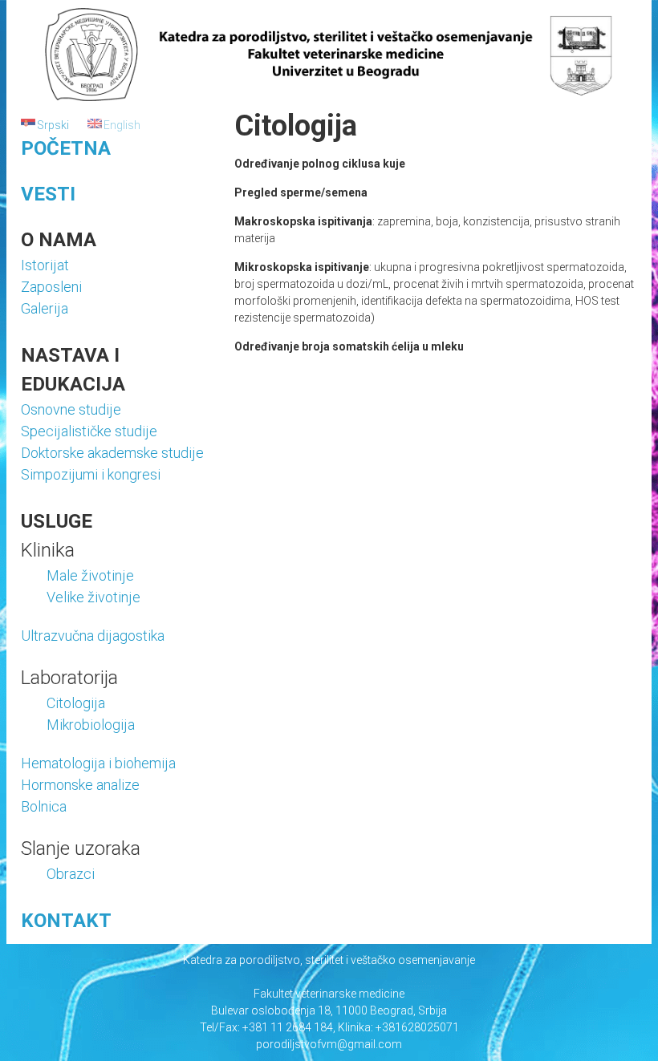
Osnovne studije (71, 409)
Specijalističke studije (89, 431)
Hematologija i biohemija (98, 763)
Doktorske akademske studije (112, 452)
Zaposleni (51, 286)
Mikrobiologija (91, 724)
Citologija (76, 703)
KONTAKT (66, 920)
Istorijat (45, 265)
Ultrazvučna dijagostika (92, 635)
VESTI (48, 194)
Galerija (44, 308)
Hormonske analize (80, 784)
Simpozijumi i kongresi (90, 474)
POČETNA (66, 148)
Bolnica (44, 806)
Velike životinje (93, 597)
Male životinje (90, 575)
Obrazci (71, 873)
